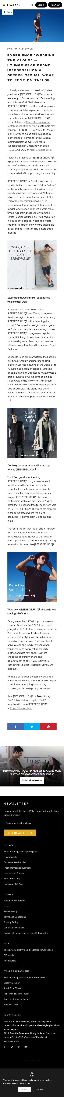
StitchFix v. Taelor (13, 988)
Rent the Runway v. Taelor (16, 998)
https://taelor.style (21, 708)
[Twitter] (12, 1047)
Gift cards (9, 955)
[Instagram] (19, 1047)
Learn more (25, 1083)
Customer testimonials (15, 862)
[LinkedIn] (26, 1047)
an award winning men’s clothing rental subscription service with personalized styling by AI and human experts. (32, 1025)
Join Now (55, 4)
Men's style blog (12, 878)
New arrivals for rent (14, 873)
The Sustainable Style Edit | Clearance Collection (28, 949)
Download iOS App (13, 883)
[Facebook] (5, 1047)
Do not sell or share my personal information (26, 932)
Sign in (41, 4)
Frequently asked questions (17, 867)
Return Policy (10, 911)
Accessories (10, 960)
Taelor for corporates (14, 900)
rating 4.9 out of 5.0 (13, 1037)
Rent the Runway (18, 1033)
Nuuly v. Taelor (11, 1004)
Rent (10, 696)
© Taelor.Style (32, 1061)
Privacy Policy (11, 922)
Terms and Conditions (15, 916)
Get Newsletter (20, 833)
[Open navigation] (4, 5)
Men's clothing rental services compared (24, 977)
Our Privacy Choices (14, 927)
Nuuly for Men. (37, 1033)
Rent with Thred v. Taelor (16, 993)
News (7, 905)
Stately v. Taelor (12, 982)
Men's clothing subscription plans (21, 851)
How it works (10, 856)
